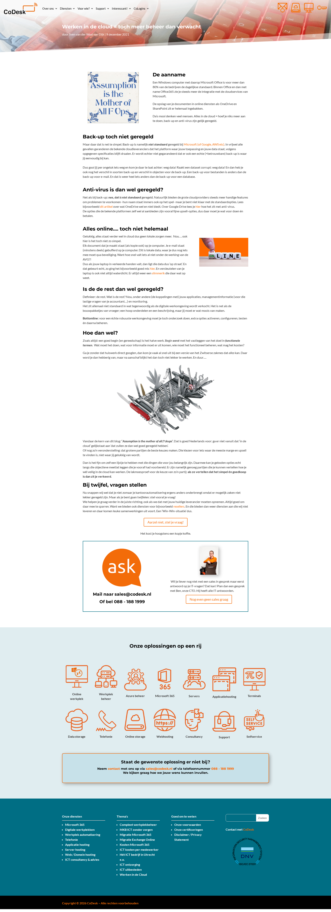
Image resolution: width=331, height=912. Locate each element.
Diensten (65, 8)
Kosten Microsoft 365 (134, 844)
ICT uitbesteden (131, 869)
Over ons (48, 8)
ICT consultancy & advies (82, 859)
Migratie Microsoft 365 (135, 834)
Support (101, 8)
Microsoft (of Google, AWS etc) (204, 144)
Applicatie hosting (77, 844)
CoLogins (139, 8)
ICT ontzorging (130, 864)
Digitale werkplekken (80, 829)
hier (198, 206)
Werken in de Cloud (133, 874)
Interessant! (120, 8)
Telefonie (71, 839)
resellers (178, 506)
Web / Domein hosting (80, 854)
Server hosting (75, 849)
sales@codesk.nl (133, 594)
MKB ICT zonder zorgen (136, 829)
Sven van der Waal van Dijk (86, 34)
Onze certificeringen (188, 829)
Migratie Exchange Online (137, 839)
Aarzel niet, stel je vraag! (165, 522)
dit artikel (106, 206)
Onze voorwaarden (187, 824)
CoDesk (248, 829)
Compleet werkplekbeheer (138, 824)
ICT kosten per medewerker (139, 849)
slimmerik (158, 273)
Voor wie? (84, 8)
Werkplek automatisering (82, 834)
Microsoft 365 (74, 824)
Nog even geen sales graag (209, 599)
